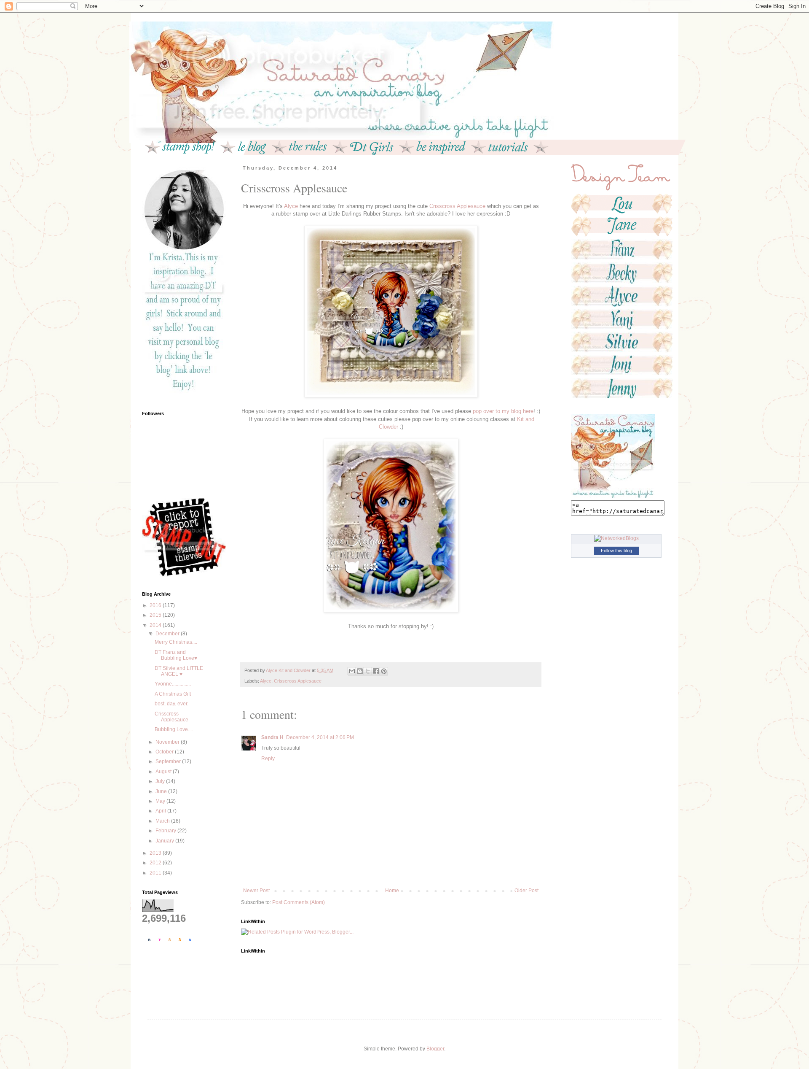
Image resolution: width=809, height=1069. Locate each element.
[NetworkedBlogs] (616, 538)
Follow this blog (616, 550)
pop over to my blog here (502, 411)
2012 (156, 863)
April (161, 811)
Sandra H (272, 737)
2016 (156, 605)
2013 (156, 853)
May (160, 801)
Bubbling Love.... (174, 729)
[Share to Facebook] (376, 671)
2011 (156, 873)
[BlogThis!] (360, 671)
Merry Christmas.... (176, 642)
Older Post (526, 891)
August (164, 772)
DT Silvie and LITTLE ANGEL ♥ (179, 671)
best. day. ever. (171, 704)
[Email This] (352, 671)
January (165, 841)
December (168, 634)
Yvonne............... (173, 684)
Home (392, 891)
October (165, 752)
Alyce (292, 206)
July (160, 781)
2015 (156, 615)
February (166, 831)
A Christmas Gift (173, 694)
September (168, 761)
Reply (268, 758)
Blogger (435, 1049)
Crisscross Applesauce (458, 206)
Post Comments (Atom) (298, 902)
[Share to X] (368, 671)
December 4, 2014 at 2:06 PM (320, 737)
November (168, 742)
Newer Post (256, 891)
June (161, 791)
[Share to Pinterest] (384, 671)
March (163, 821)
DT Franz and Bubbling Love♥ (176, 655)
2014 (156, 625)
